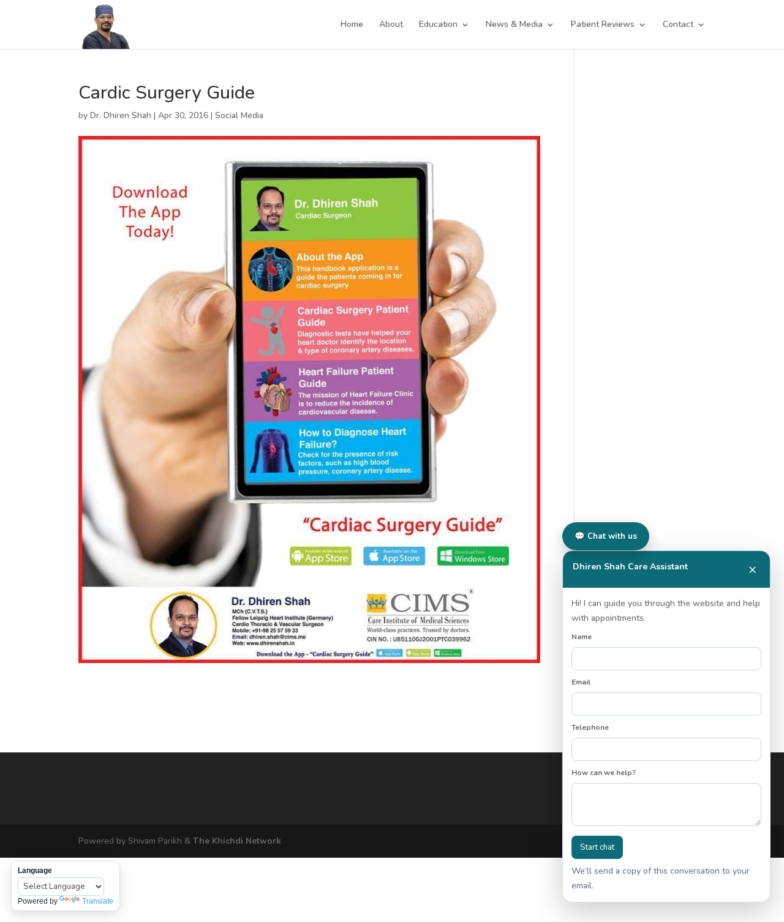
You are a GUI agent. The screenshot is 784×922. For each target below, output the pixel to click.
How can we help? (603, 773)
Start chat (597, 847)
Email (580, 682)
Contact (678, 25)
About (391, 25)
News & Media (514, 25)
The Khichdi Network (237, 841)
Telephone (590, 727)
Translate (97, 901)
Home (352, 25)
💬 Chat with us (606, 536)
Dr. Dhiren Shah (120, 115)
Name (581, 637)
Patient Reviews (603, 25)
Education (438, 25)
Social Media (239, 115)
